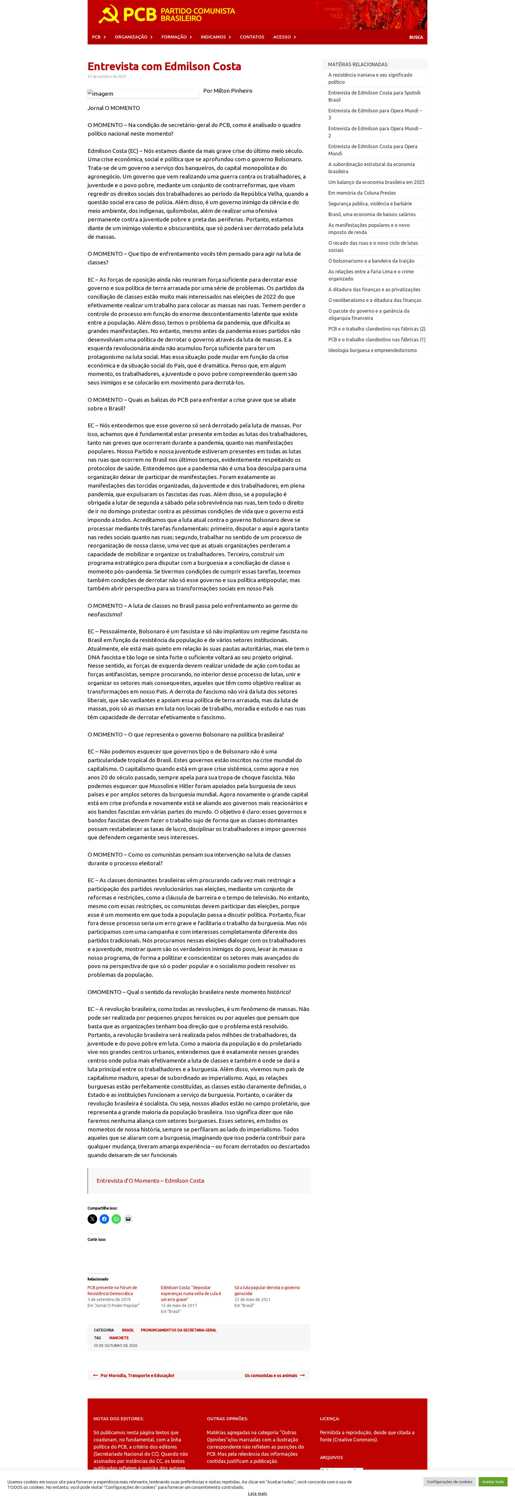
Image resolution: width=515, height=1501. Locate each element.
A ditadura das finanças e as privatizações (374, 289)
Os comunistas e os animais (271, 1375)
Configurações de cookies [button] (449, 1482)
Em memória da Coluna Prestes (362, 193)
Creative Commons (355, 1439)
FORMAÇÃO (174, 36)
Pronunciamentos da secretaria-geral (178, 1330)
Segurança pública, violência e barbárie (370, 203)
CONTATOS (252, 36)
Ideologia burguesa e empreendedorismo (372, 350)
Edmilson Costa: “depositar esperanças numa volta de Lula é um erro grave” (191, 1293)
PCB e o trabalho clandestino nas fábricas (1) (377, 339)
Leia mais (257, 1493)
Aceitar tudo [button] (493, 1482)
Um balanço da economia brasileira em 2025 (376, 182)
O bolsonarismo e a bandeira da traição (371, 260)
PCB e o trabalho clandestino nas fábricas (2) (377, 328)
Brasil (128, 1330)
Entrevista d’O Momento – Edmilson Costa (150, 1180)
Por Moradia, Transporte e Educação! (137, 1375)
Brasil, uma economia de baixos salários (372, 214)
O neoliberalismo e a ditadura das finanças (374, 300)
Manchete (119, 1338)
